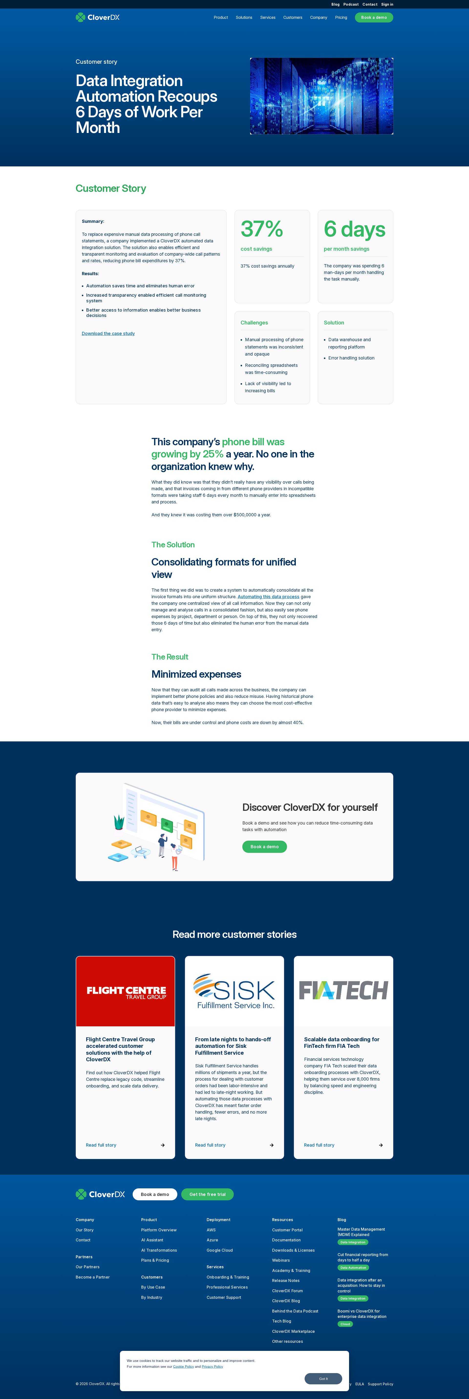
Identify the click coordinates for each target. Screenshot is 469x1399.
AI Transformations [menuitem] (159, 1250)
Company (318, 17)
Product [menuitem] (149, 1219)
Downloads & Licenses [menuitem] (293, 1250)
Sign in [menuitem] (387, 4)
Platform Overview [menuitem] (159, 1229)
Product (221, 17)
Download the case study (108, 333)
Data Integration (353, 1242)
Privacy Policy (212, 1366)
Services (268, 17)
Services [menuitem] (215, 1266)
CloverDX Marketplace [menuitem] (293, 1331)
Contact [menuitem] (369, 4)
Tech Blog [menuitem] (281, 1321)
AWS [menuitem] (211, 1229)
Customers (292, 17)
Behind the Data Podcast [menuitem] (295, 1311)
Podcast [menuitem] (351, 4)
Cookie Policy (183, 1366)
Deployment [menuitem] (218, 1219)
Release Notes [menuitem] (285, 1280)
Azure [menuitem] (212, 1239)
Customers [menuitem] (152, 1277)
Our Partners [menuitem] (87, 1266)
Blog (342, 1219)
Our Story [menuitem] (85, 1229)
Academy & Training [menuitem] (291, 1270)
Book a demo (374, 17)
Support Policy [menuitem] (380, 1384)
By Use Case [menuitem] (153, 1287)
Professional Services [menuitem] (227, 1287)
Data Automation (353, 1267)
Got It (323, 1379)
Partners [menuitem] (84, 1256)
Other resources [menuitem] (287, 1341)
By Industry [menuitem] (151, 1297)
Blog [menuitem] (335, 4)
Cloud (345, 1324)
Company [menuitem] (85, 1219)
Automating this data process (268, 596)
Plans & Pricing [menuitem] (155, 1260)
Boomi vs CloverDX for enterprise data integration (362, 1314)
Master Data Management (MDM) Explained (361, 1232)
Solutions (244, 17)
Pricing (341, 17)
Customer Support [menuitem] (224, 1297)
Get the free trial (207, 1194)
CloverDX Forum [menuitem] (287, 1290)
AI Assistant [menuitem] (152, 1239)
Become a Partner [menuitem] (93, 1277)
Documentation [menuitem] (286, 1239)
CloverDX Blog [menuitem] (286, 1300)
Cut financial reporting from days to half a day (363, 1257)
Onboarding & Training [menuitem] (228, 1277)
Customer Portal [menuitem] (287, 1229)
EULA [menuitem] (359, 1384)
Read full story (101, 1145)
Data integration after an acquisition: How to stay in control (361, 1285)
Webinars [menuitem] (281, 1260)
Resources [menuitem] (282, 1219)
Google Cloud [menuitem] (220, 1250)
